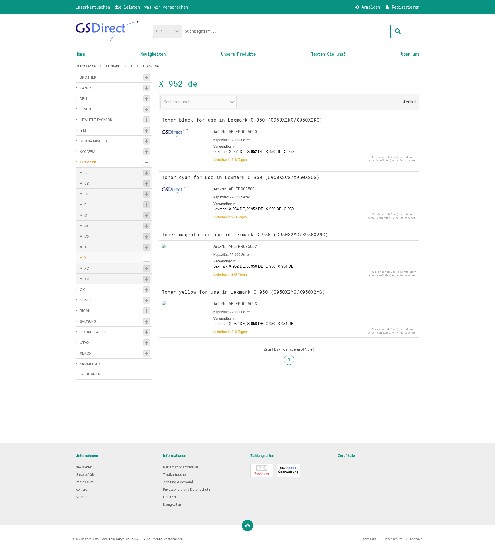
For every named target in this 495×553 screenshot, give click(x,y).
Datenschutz (393, 539)
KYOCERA (87, 152)
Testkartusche (174, 475)
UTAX (84, 343)
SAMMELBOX (90, 364)
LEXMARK (88, 162)
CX (86, 194)
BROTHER (88, 77)
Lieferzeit (170, 497)
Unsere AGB (85, 475)
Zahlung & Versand (178, 482)
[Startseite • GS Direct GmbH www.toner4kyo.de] (107, 31)
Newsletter (84, 467)
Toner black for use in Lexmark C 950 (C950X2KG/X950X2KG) (242, 120)
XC (86, 268)
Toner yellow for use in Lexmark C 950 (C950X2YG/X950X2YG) (243, 292)
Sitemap (82, 497)
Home (80, 54)
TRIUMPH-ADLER (93, 332)
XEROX (85, 353)
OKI (82, 290)
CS (86, 184)
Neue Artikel (93, 374)
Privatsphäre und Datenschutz (186, 490)
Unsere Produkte (238, 54)
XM (86, 279)
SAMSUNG (88, 322)
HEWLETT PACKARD (96, 120)
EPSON (85, 109)
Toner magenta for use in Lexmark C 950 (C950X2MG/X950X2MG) (245, 234)
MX (86, 237)
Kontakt (82, 490)
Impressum (84, 482)
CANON (86, 88)
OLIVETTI (87, 300)
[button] (167, 31)
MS (86, 226)
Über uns (410, 54)
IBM (83, 130)
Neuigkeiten (153, 54)
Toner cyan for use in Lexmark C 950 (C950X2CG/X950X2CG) (240, 177)
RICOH (85, 311)
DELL (84, 99)
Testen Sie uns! (328, 54)
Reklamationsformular (180, 467)
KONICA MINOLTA (94, 141)
